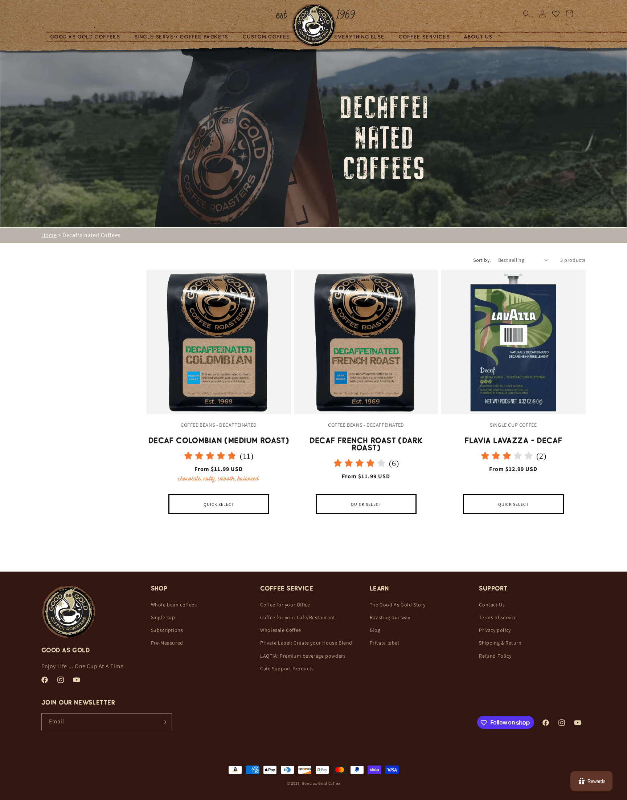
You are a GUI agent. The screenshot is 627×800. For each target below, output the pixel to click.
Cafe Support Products (287, 668)
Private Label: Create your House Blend (306, 643)
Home (49, 235)
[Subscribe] (164, 722)
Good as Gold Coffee (321, 783)
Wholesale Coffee (280, 630)
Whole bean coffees (174, 604)
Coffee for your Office (285, 604)
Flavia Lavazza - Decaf (513, 440)
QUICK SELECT (219, 504)
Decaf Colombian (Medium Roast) (219, 440)
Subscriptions (167, 630)
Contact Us (492, 604)
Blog (375, 630)
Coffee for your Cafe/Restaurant (297, 617)
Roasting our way (390, 617)
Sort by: (482, 260)
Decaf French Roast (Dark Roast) (366, 444)
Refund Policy (495, 656)
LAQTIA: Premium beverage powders (302, 656)
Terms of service (498, 617)
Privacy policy (495, 630)
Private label (384, 643)
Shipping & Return (500, 643)
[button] (88, 36)
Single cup (163, 617)
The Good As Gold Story (398, 604)
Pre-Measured (167, 643)
